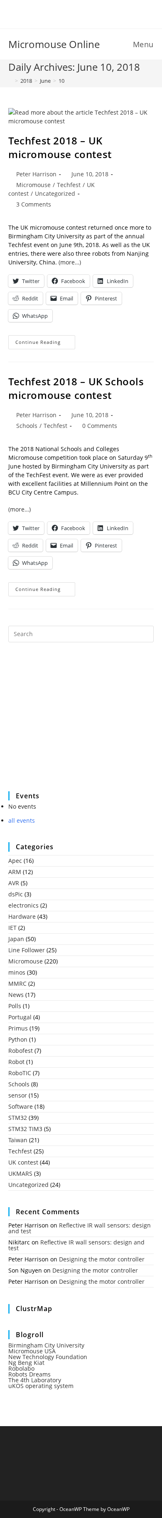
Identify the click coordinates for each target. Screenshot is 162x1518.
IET (12, 928)
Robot (16, 1062)
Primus (18, 1028)
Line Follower (26, 950)
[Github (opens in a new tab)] (87, 13)
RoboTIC (19, 1073)
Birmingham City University (46, 1345)
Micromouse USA (32, 1351)
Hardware (22, 916)
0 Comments (99, 426)
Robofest (20, 1050)
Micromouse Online (54, 44)
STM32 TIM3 (25, 1129)
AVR (13, 883)
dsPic (15, 894)
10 (61, 80)
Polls (14, 1006)
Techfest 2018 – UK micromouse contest (60, 147)
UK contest (23, 1162)
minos (16, 972)
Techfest (69, 185)
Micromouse (33, 185)
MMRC (17, 983)
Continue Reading (45, 343)
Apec (15, 861)
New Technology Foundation (47, 1357)
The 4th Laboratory (34, 1380)
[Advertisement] (70, 722)
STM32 (17, 1118)
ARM (14, 872)
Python (17, 1039)
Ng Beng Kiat (26, 1363)
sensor (17, 1095)
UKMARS (20, 1173)
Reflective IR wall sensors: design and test (79, 1228)
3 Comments (33, 204)
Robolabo (21, 1368)
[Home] (10, 80)
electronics (23, 905)
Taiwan (17, 1140)
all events (21, 820)
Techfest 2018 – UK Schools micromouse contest (76, 388)
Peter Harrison (36, 174)
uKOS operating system (41, 1386)
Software (20, 1106)
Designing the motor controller (102, 1259)
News (16, 995)
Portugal (20, 1017)
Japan (16, 939)
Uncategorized (55, 193)
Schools (26, 426)
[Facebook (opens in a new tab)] (75, 13)
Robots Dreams (29, 1374)
